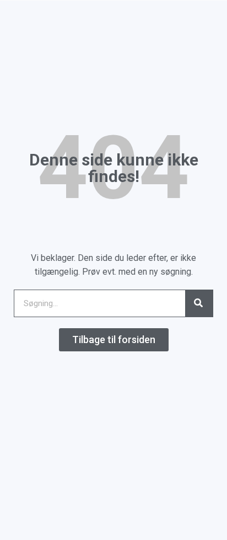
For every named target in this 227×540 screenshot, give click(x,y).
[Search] (199, 303)
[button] (114, 339)
